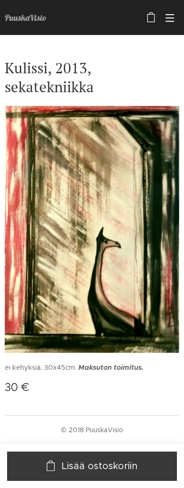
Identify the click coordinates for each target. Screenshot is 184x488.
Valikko (169, 17)
